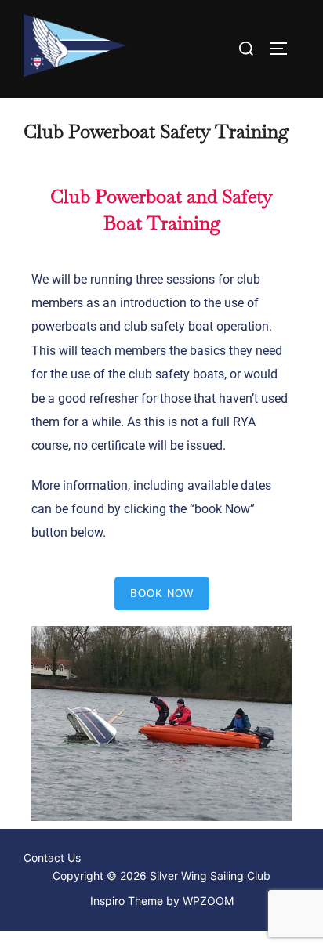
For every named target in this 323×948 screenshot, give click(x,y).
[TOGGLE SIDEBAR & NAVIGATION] (283, 48)
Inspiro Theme (126, 900)
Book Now (162, 593)
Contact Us (52, 857)
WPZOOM (208, 900)
